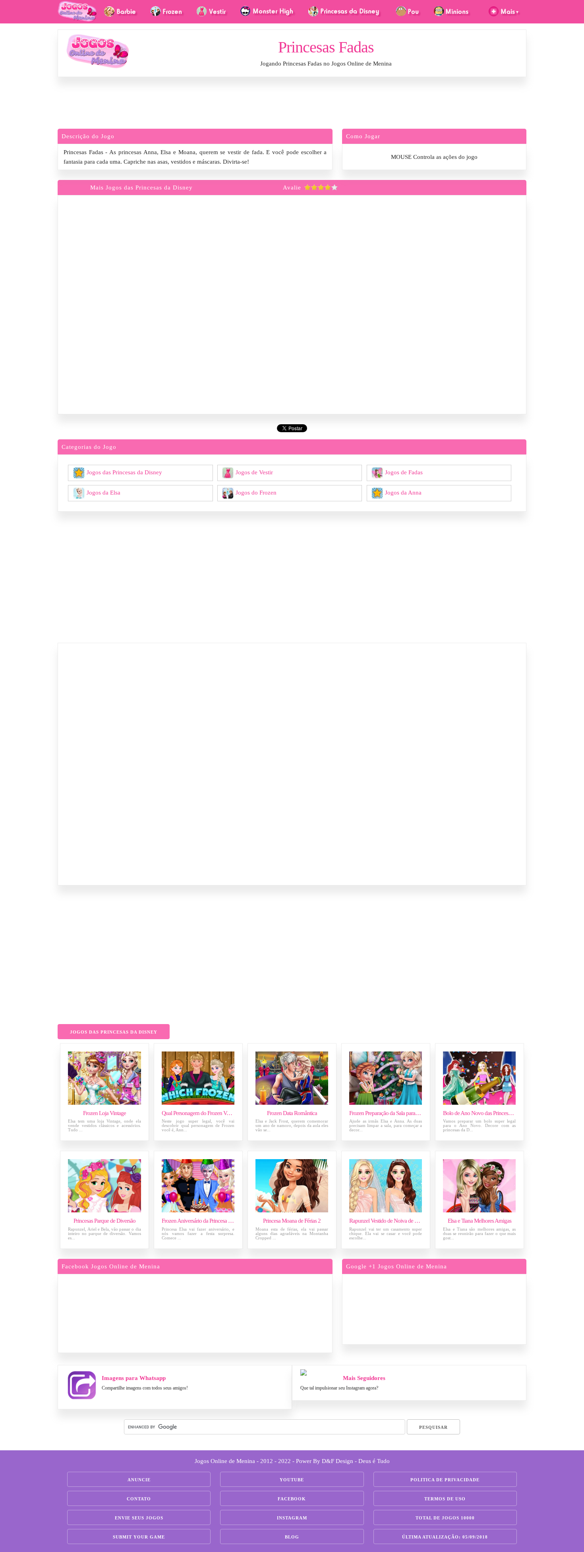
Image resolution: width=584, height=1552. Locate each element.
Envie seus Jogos (139, 1517)
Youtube (292, 1479)
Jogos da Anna (403, 492)
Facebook (292, 1498)
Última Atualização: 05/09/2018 (445, 1537)
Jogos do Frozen (256, 492)
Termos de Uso (445, 1498)
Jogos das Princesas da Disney (124, 472)
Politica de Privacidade (445, 1479)
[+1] (465, 1308)
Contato (139, 1498)
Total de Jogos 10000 (445, 1517)
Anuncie (139, 1479)
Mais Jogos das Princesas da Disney (141, 187)
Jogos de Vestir (254, 472)
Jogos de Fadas (404, 472)
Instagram (292, 1517)
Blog (292, 1537)
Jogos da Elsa (103, 492)
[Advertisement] (292, 105)
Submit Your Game (139, 1537)
